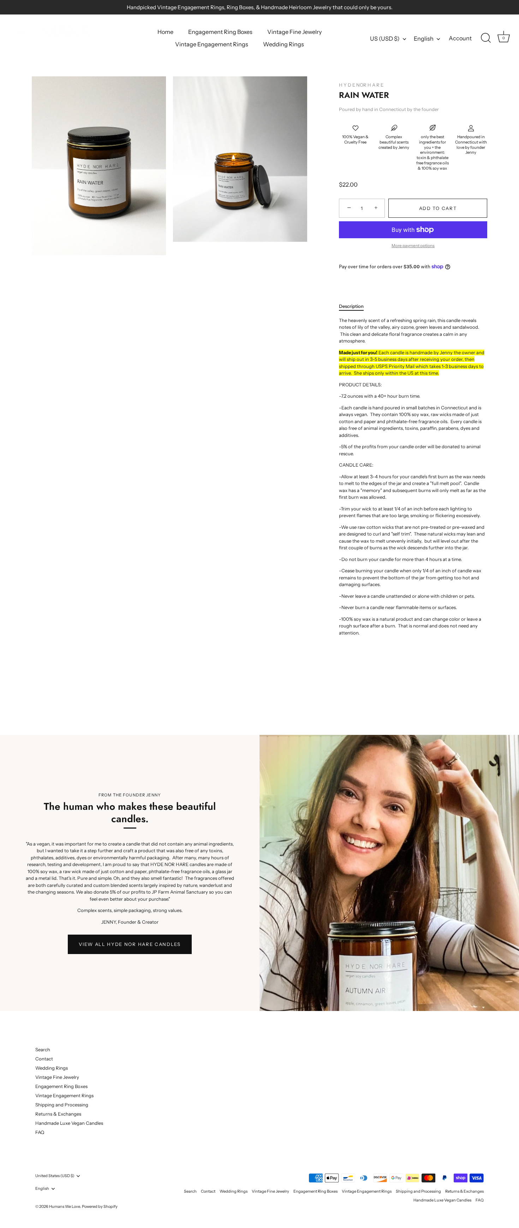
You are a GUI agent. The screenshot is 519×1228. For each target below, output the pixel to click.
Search (42, 1049)
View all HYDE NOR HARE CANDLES (130, 944)
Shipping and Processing (61, 1104)
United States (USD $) (54, 1176)
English (424, 38)
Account (460, 38)
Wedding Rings (283, 44)
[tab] (355, 306)
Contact (44, 1059)
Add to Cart (438, 208)
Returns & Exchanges (58, 1114)
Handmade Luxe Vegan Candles (69, 1123)
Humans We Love (64, 1206)
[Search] (486, 38)
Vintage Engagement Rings (211, 44)
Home (165, 31)
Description (351, 306)
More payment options (413, 245)
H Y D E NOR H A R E (361, 85)
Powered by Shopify (100, 1206)
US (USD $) (385, 38)
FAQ (39, 1132)
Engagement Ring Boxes (220, 31)
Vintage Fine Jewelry (294, 31)
